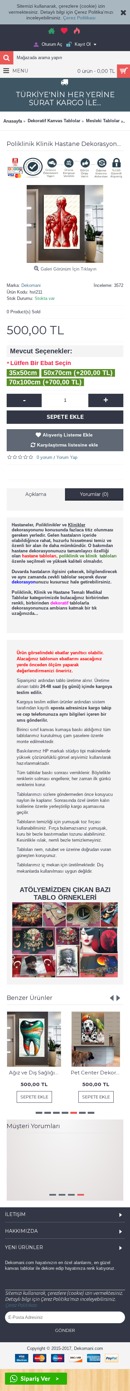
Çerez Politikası (79, 17)
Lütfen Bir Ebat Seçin (40, 363)
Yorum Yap (66, 457)
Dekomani (31, 285)
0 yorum (44, 457)
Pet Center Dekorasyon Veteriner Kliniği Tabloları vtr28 (97, 1072)
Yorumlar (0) (94, 494)
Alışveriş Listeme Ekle (68, 435)
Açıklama (35, 494)
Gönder (65, 1343)
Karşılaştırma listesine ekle (67, 445)
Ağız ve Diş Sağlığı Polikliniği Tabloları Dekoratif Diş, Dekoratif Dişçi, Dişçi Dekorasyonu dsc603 (35, 1072)
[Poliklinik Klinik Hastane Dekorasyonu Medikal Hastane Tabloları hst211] (65, 224)
